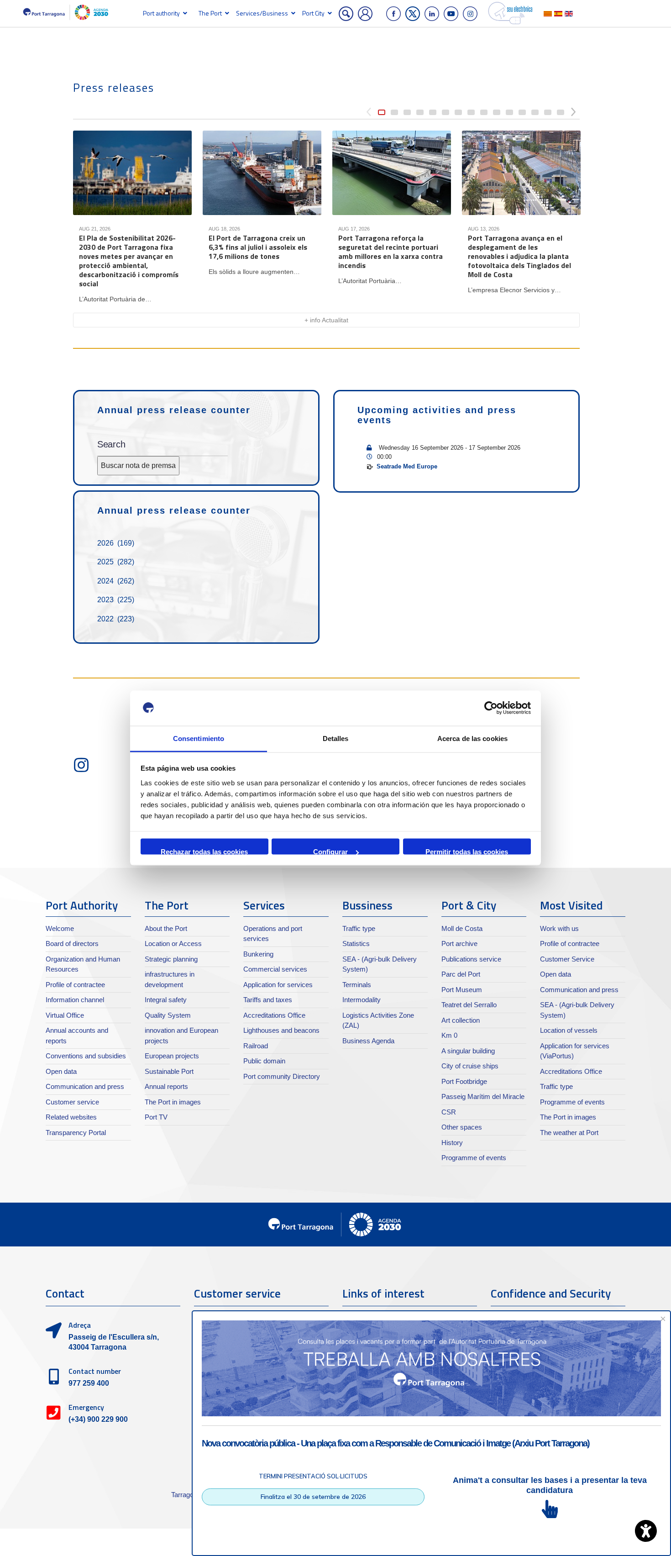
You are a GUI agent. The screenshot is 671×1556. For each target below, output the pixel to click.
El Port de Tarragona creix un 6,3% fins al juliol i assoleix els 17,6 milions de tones (258, 247)
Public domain (264, 1061)
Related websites (71, 1117)
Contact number (94, 1371)
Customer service (72, 1102)
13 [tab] (535, 112)
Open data (61, 1071)
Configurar (330, 851)
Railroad (255, 1046)
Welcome (60, 928)
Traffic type (358, 928)
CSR (448, 1112)
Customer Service (567, 959)
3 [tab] (407, 112)
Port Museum (461, 990)
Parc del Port (460, 974)
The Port (210, 13)
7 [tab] (458, 112)
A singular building (468, 1051)
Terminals (356, 984)
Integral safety (166, 1000)
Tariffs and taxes (267, 1000)
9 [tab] (484, 112)
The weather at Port (569, 1132)
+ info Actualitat (326, 320)
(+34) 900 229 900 (98, 1419)
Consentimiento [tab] (198, 738)
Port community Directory (281, 1076)
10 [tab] (496, 112)
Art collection (460, 1020)
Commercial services (275, 969)
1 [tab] (381, 112)
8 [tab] (471, 112)
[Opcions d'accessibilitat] (645, 1530)
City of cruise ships (469, 1066)
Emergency (86, 1407)
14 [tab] (547, 112)
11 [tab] (509, 112)
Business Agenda (368, 1041)
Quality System (168, 1015)
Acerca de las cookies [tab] (472, 738)
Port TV (156, 1117)
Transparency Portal (76, 1132)
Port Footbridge (464, 1081)
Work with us (559, 928)
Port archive (459, 943)
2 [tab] (394, 112)
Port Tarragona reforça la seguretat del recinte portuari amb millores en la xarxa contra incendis (390, 251)
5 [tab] (432, 112)
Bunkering (258, 954)
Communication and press (85, 1086)
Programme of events (473, 1158)
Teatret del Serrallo (469, 1005)
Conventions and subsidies (86, 1056)
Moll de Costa (461, 928)
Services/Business (262, 13)
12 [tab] (522, 112)
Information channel (75, 1000)
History (452, 1142)
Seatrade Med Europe (407, 466)
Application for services (278, 984)
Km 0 (449, 1035)
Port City (313, 13)
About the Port (166, 928)
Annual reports (166, 1086)
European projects (172, 1056)
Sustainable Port (169, 1071)
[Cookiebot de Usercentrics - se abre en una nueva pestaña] (491, 708)
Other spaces (461, 1127)
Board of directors (72, 943)
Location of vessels (569, 1030)
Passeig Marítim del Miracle (482, 1096)
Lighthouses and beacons (281, 1030)
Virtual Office (65, 1015)
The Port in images (173, 1102)
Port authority (161, 13)
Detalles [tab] (336, 738)
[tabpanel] (132, 218)
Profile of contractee (75, 984)
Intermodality (361, 1000)
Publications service (471, 959)
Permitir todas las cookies (466, 851)
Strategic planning (171, 959)
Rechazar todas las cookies (204, 851)
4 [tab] (420, 112)
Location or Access (173, 943)
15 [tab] (560, 112)
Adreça (79, 1324)
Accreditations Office (274, 1015)
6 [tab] (445, 112)
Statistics (356, 943)
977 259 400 (88, 1383)
